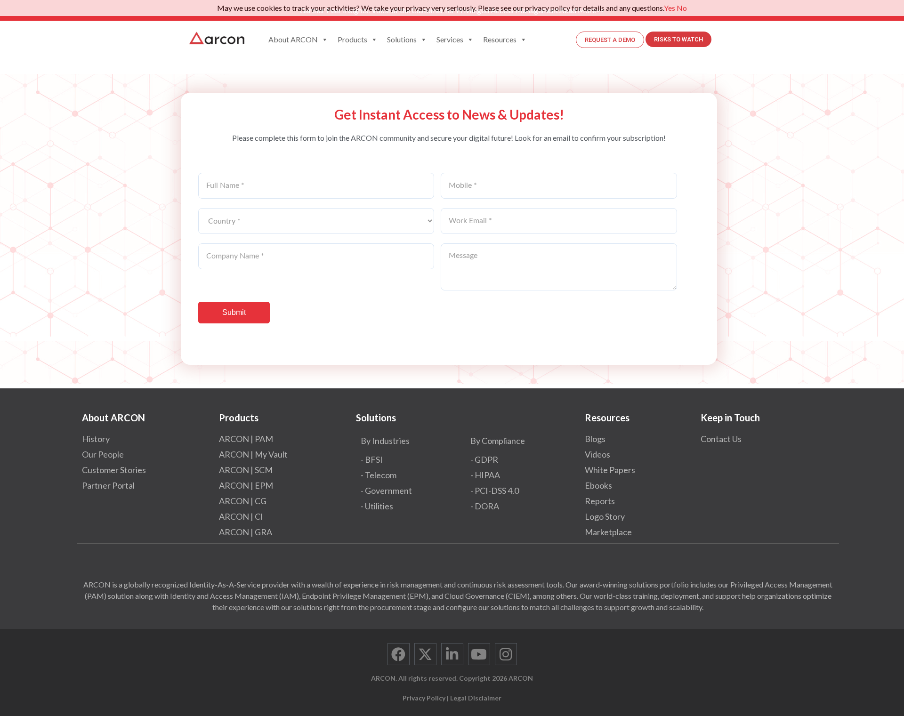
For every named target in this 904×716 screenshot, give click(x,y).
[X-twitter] (425, 654)
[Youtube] (479, 654)
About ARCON (293, 39)
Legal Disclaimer (475, 698)
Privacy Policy (424, 698)
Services (449, 39)
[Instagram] (506, 654)
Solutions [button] (402, 39)
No (682, 7)
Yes (669, 7)
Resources (500, 39)
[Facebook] (398, 654)
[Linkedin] (452, 654)
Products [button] (352, 39)
